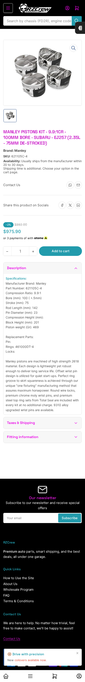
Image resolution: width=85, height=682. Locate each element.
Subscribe (70, 518)
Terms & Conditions (18, 601)
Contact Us (11, 639)
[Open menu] (8, 8)
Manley (20, 150)
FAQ (6, 595)
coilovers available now (30, 660)
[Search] (77, 20)
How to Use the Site (18, 578)
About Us (10, 584)
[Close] (77, 653)
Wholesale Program (18, 589)
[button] (42, 268)
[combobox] (42, 21)
